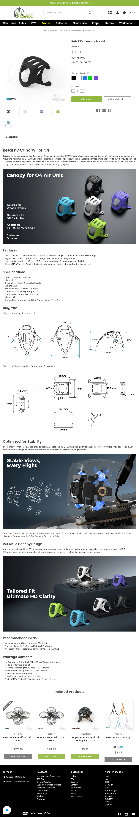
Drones (46, 23)
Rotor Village (111, 790)
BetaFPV (109, 799)
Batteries (61, 23)
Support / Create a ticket (49, 784)
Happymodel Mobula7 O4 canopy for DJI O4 (85, 739)
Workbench (126, 23)
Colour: (80, 73)
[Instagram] (126, 814)
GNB (107, 782)
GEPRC (108, 776)
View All (108, 804)
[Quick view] (15, 728)
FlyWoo (108, 802)
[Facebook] (98, 111)
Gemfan (109, 784)
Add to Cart (51, 756)
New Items (9, 23)
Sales (22, 23)
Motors (109, 23)
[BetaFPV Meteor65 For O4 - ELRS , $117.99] (51, 716)
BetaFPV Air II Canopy (118, 737)
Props (95, 23)
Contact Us (42, 790)
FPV (33, 23)
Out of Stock (18, 756)
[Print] (109, 111)
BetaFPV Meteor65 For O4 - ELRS (51, 739)
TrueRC (108, 796)
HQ (106, 779)
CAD (131, 12)
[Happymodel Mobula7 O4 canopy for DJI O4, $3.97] (85, 716)
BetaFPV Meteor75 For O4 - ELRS (18, 739)
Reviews (40, 796)
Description (12, 137)
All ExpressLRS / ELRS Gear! (49, 776)
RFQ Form (41, 779)
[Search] (90, 13)
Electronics (80, 23)
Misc (107, 787)
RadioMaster (111, 793)
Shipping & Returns (46, 787)
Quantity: (75, 86)
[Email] (104, 111)
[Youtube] (133, 814)
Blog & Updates (44, 782)
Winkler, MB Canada (15, 777)
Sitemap (41, 799)
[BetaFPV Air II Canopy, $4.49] (118, 716)
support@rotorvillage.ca (17, 781)
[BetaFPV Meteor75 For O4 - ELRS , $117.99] (18, 716)
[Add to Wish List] (22, 728)
